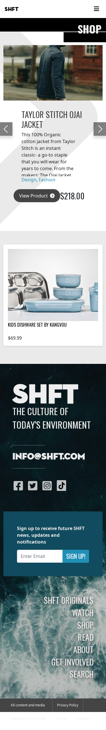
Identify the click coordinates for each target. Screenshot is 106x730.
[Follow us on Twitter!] (34, 485)
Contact (83, 718)
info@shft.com (48, 456)
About (83, 649)
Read (86, 637)
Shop (85, 625)
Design (28, 180)
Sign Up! (75, 556)
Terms (62, 718)
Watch (83, 612)
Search (82, 674)
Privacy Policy (67, 705)
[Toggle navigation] (96, 9)
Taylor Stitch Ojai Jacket (51, 119)
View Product (34, 196)
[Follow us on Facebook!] (20, 485)
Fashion (47, 180)
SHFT (12, 9)
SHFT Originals (69, 600)
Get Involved (72, 662)
